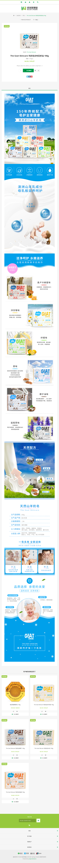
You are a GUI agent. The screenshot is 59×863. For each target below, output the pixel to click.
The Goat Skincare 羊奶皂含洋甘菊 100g (44, 704)
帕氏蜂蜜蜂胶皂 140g (15, 704)
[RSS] (29, 825)
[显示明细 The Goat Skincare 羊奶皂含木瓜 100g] (43, 733)
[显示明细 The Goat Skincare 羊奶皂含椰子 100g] (15, 733)
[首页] (14, 15)
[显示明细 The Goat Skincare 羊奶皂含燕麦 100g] (15, 776)
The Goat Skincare (31, 52)
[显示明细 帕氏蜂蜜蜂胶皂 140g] (15, 689)
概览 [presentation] (29, 88)
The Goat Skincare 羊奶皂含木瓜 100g (43, 748)
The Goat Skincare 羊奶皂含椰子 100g (15, 748)
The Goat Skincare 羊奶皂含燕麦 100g (15, 792)
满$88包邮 (7, 26)
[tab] (29, 88)
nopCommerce (32, 859)
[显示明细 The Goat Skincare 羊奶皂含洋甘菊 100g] (43, 689)
